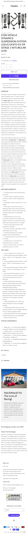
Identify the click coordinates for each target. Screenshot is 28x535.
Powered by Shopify (20, 532)
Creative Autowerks (11, 532)
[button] (3, 6)
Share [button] (4, 355)
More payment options (14, 79)
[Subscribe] (22, 510)
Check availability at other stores (11, 87)
